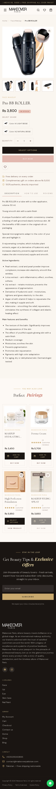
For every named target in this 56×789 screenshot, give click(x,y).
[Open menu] (5, 10)
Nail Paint (6, 702)
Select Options (28, 150)
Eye (4, 693)
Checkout (7, 725)
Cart (4, 721)
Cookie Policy (34, 785)
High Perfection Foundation (13, 500)
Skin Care (6, 698)
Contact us (7, 729)
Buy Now (28, 159)
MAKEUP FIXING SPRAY (40, 500)
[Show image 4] (47, 86)
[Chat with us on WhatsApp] (50, 783)
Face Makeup (16, 21)
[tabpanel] (28, 282)
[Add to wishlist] (5, 167)
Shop (4, 738)
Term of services (21, 785)
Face (4, 685)
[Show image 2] (21, 86)
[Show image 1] (8, 86)
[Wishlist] (44, 10)
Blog (4, 742)
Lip (3, 689)
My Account (8, 716)
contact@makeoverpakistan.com (22, 761)
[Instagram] (11, 669)
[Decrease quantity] (18, 141)
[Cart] (51, 10)
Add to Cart (16, 456)
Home (4, 21)
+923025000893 (14, 757)
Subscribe (28, 597)
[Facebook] (4, 669)
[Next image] (49, 52)
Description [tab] (12, 193)
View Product (15, 528)
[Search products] (38, 10)
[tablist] (28, 193)
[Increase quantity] (30, 141)
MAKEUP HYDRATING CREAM (12, 435)
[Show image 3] (34, 86)
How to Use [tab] (31, 193)
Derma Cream (38, 433)
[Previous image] (6, 52)
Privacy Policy (7, 785)
